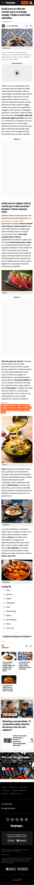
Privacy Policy (23, 787)
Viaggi (3, 641)
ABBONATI (24, 2)
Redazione (4, 793)
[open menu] (2, 3)
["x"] (16, 768)
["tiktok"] (3, 768)
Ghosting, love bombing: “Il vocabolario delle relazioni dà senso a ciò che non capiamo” (16, 725)
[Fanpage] (17, 825)
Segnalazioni (13, 787)
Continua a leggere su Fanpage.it (17, 636)
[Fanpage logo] (11, 3)
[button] (30, 26)
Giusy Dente (14, 26)
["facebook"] (21, 768)
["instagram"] (8, 768)
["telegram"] (25, 768)
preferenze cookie (15, 793)
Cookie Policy (5, 790)
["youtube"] (12, 768)
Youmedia (4, 787)
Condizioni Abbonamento (19, 790)
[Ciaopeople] (17, 879)
